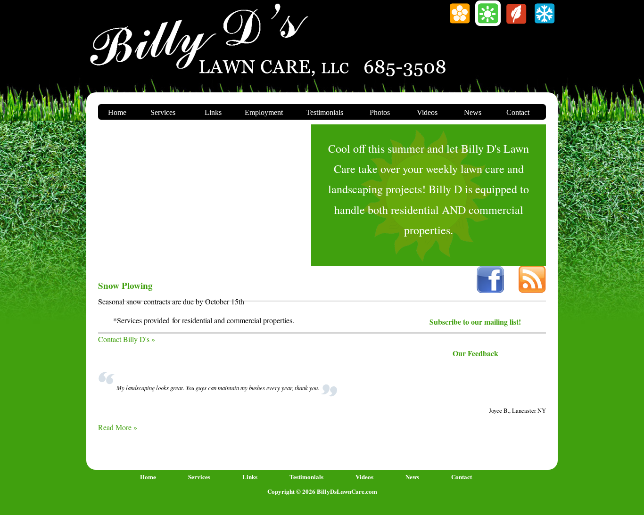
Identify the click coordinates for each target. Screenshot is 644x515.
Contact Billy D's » (126, 339)
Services (162, 112)
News (472, 112)
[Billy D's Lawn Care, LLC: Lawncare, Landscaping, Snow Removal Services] (199, 69)
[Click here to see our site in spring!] (459, 24)
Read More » (117, 427)
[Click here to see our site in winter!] (544, 24)
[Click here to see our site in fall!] (516, 24)
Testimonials (324, 112)
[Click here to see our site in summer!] (488, 24)
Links (213, 112)
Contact (517, 112)
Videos (427, 112)
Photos (380, 112)
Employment (264, 112)
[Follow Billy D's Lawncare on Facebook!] (490, 290)
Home (117, 112)
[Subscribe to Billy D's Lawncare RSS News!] (532, 290)
